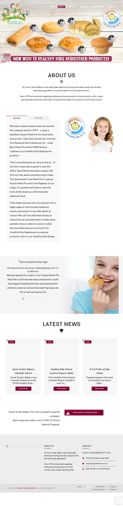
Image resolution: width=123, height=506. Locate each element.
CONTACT (113, 489)
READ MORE (23, 388)
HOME (79, 487)
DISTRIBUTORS (99, 489)
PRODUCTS (100, 487)
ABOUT (89, 487)
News (12, 342)
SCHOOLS (113, 487)
